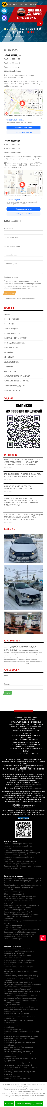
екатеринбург (11, 649)
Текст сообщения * (11, 263)
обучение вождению (11, 659)
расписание (28, 659)
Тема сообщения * (11, 255)
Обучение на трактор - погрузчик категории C (22, 929)
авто (30, 652)
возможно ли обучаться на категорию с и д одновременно (20, 1059)
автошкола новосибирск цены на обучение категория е (20, 1068)
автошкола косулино (12, 1076)
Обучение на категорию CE (14, 909)
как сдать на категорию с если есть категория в (22, 984)
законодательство (34, 661)
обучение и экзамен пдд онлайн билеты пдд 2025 (21, 1032)
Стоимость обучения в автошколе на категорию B (18, 888)
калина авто (8, 973)
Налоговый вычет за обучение (15, 338)
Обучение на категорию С (14, 938)
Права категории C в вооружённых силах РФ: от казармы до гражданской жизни (21, 906)
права (18, 657)
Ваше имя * (8, 229)
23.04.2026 (8, 479)
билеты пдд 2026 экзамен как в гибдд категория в (18, 963)
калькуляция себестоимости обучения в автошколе (19, 1072)
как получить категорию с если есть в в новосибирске (19, 1021)
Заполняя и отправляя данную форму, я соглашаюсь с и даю (22, 284)
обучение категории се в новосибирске (19, 1007)
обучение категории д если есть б (17, 948)
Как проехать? (9, 357)
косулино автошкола (12, 1004)
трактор (7, 663)
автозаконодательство (23, 655)
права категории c (17, 661)
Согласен (9, 1103)
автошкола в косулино (12, 957)
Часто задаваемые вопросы (14, 342)
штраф (7, 655)
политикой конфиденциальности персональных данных (22, 284)
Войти (7, 693)
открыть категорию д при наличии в (18, 982)
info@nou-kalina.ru (13, 71)
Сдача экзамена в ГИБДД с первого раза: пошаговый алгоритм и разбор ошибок (20, 862)
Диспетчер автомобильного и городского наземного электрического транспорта (20, 897)
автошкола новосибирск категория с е (19, 951)
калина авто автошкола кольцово (17, 1078)
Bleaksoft (30, 807)
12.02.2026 (8, 508)
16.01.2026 (8, 522)
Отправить (9, 293)
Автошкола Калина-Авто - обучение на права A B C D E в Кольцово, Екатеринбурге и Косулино (22, 879)
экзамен (32, 657)
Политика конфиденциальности (29, 1103)
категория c (7, 652)
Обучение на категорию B (14, 891)
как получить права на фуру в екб (17, 1062)
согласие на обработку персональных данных (20, 287)
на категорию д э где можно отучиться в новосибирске (19, 1043)
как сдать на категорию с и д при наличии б (21, 971)
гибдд (23, 659)
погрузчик (23, 663)
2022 (27, 652)
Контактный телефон (12, 246)
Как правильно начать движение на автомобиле (18, 917)
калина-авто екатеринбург (14, 953)
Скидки (30, 32)
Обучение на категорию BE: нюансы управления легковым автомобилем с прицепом (19, 845)
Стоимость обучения (12, 328)
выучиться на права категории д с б (18, 1065)
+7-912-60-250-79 (13, 67)
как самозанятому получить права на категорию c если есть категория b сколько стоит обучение (20, 1053)
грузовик (39, 652)
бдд (4, 655)
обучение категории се (13, 1011)
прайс (11, 661)
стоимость (14, 652)
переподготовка (21, 652)
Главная (7, 314)
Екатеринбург (11, 29)
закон (11, 655)
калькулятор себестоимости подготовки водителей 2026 (19, 1039)
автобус (15, 655)
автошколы (35, 811)
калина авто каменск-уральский (16, 1013)
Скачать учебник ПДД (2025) (14, 385)
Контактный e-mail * (11, 237)
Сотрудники (8, 366)
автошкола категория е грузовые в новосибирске (17, 1026)
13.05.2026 (8, 467)
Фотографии (8, 352)
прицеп (5, 659)
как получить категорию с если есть (18, 955)
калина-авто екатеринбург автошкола (18, 1047)
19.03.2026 (8, 491)
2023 (17, 659)
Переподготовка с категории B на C (18, 912)
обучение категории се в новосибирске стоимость (19, 979)
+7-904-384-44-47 (13, 148)
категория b (17, 663)
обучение (20, 646)
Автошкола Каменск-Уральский (31, 788)
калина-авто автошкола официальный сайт (21, 1009)
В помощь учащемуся (12, 390)
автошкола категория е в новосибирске (19, 960)
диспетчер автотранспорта (34, 663)
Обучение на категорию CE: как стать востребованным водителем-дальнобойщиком (22, 851)
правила (36, 657)
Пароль (7, 684)
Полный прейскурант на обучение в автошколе (22, 885)
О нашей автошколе (11, 347)
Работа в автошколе (11, 361)
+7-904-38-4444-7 (13, 63)
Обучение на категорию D (14, 894)
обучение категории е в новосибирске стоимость (19, 967)
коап (39, 657)
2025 (24, 657)
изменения (23, 650)
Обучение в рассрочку (12, 333)
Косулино (18, 32)
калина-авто (33, 650)
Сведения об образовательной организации (21, 914)
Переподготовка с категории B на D (18, 936)
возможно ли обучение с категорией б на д (21, 975)
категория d (10, 657)
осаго (14, 657)
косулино (23, 661)
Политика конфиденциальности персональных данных (22, 921)
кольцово (31, 646)
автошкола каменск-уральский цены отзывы (21, 1036)
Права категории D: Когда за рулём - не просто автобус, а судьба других (22, 867)
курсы (27, 657)
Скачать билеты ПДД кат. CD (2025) (16, 380)
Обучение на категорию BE (14, 925)
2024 (27, 661)
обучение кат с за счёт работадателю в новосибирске (19, 1017)
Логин (6, 675)
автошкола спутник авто (13, 1029)
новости (20, 659)
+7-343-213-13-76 (13, 144)
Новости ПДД (9, 323)
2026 (21, 657)
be (28, 661)
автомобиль (12, 663)
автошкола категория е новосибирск (18, 986)
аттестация (32, 655)
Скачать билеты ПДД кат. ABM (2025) (17, 376)
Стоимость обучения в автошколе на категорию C (18, 901)
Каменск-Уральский (30, 29)
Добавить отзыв (10, 371)
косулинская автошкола (13, 1049)
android (27, 663)
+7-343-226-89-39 (26, 17)
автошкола (6, 647)
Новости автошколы (11, 319)
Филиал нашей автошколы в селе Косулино (21, 882)
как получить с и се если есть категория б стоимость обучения (20, 1001)
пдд (11, 646)
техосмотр (34, 652)
